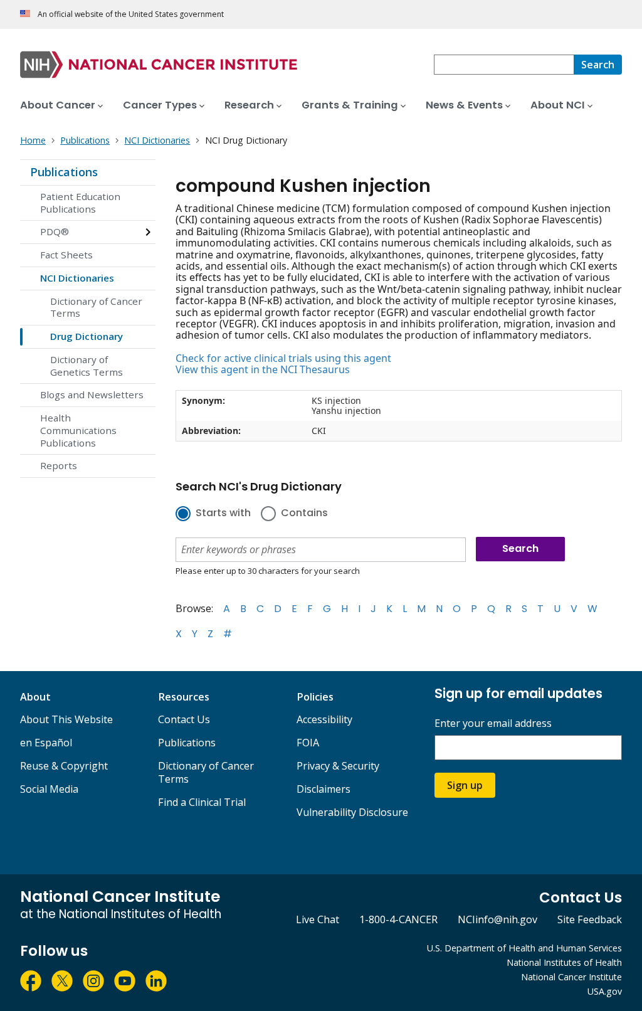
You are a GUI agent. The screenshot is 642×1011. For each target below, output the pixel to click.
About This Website (66, 719)
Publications (64, 171)
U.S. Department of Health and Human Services (524, 948)
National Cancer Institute (571, 977)
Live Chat (317, 919)
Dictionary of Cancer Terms (96, 307)
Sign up (465, 785)
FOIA (308, 742)
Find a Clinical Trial (202, 802)
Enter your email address (493, 723)
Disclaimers (323, 789)
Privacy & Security (338, 766)
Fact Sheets (66, 254)
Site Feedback (589, 919)
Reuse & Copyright (64, 766)
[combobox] (504, 65)
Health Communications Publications (78, 430)
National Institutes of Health (564, 962)
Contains (304, 513)
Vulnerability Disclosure (352, 812)
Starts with (223, 513)
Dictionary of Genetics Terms (86, 365)
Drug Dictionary (86, 336)
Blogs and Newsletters (92, 394)
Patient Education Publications (80, 202)
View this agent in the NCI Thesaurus (263, 369)
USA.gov (604, 991)
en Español (46, 742)
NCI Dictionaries (77, 278)
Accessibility (324, 719)
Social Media (49, 789)
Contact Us (184, 719)
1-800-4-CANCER (398, 919)
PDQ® (54, 231)
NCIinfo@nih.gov (497, 919)
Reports (58, 465)
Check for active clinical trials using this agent (283, 358)
